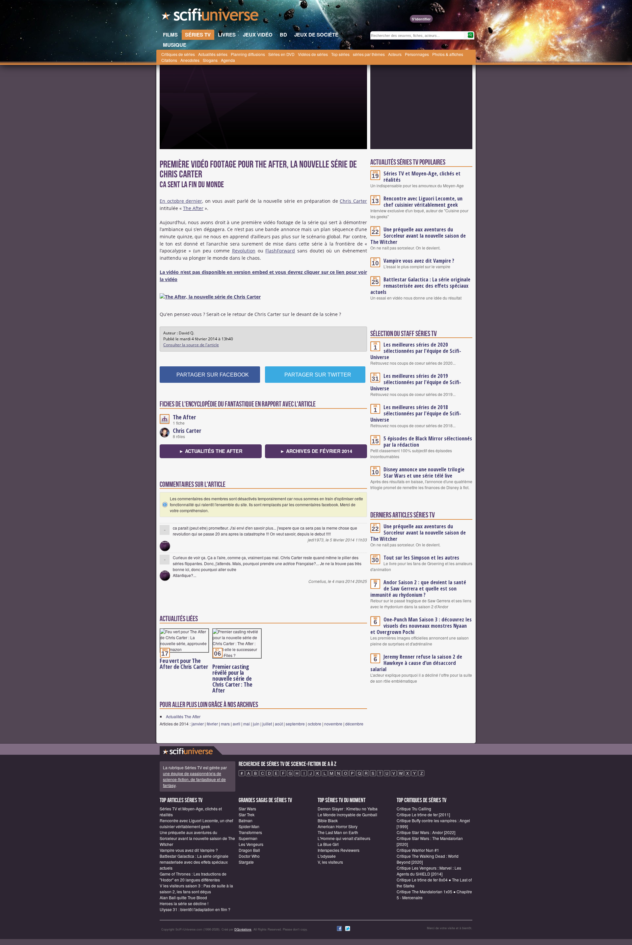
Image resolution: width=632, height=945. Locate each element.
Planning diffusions (248, 54)
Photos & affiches (447, 54)
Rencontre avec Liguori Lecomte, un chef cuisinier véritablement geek (422, 201)
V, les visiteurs (330, 862)
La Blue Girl (328, 844)
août (279, 723)
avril (236, 723)
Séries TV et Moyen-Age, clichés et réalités (422, 176)
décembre (354, 723)
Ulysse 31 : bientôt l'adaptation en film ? (195, 909)
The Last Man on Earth (338, 832)
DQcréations (242, 929)
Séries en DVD (281, 54)
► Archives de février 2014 (316, 451)
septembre (295, 723)
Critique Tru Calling (414, 808)
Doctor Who (249, 856)
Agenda (228, 60)
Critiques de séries (178, 54)
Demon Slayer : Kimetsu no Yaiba (348, 808)
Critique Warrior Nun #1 (418, 850)
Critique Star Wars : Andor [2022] (426, 832)
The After (193, 208)
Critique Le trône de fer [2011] (423, 814)
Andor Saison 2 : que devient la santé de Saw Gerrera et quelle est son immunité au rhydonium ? (418, 588)
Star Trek (246, 814)
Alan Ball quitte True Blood (183, 897)
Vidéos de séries (313, 54)
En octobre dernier (181, 201)
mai (246, 723)
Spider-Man (249, 826)
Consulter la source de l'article (191, 345)
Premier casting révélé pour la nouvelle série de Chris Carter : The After (232, 678)
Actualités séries (212, 54)
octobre (314, 723)
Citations (169, 60)
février (212, 723)
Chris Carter (353, 201)
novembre (333, 723)
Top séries (340, 54)
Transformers (250, 832)
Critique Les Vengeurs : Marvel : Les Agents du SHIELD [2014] (429, 871)
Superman (248, 838)
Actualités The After (183, 716)
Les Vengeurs (251, 844)
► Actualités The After (210, 451)
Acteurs (395, 54)
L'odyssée (327, 856)
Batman (245, 820)
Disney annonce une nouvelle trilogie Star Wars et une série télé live (423, 472)
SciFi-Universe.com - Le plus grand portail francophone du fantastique (211, 16)
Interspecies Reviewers (338, 850)
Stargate (246, 862)
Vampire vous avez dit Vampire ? (418, 260)
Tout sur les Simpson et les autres (421, 557)
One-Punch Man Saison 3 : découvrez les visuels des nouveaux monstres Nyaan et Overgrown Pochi (421, 626)
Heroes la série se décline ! (184, 903)
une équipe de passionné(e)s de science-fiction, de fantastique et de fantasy (194, 779)
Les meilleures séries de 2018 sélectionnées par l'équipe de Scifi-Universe (415, 413)
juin (256, 723)
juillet (267, 723)
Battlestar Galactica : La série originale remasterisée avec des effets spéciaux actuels (420, 286)
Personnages (417, 54)
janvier (198, 723)
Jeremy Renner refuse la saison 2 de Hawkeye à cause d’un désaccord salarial (416, 663)
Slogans (210, 60)
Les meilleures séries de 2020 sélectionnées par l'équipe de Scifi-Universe (415, 351)
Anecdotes (189, 60)
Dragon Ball (249, 850)
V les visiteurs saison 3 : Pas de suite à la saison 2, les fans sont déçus (196, 888)
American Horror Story (337, 826)
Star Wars (247, 808)
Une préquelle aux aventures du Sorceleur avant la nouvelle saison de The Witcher (418, 236)
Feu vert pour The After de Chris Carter (184, 663)
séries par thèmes (369, 54)
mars (225, 723)
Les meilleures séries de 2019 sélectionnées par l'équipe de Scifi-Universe (415, 382)
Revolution (243, 251)
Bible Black (328, 820)
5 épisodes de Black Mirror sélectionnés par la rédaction (427, 441)
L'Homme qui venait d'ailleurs (344, 838)
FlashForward (280, 251)
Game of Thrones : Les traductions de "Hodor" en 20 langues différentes (193, 876)
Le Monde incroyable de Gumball (347, 814)
